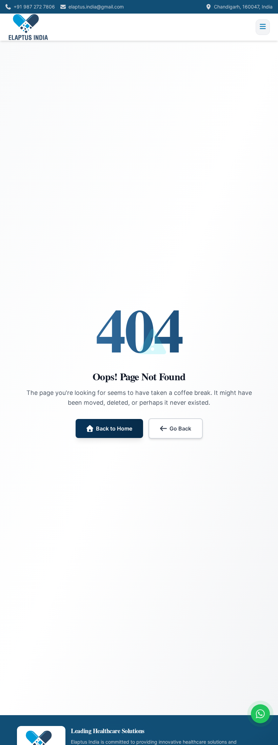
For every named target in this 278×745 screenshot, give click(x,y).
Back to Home (114, 428)
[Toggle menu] (263, 27)
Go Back (180, 428)
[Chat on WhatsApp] (260, 713)
